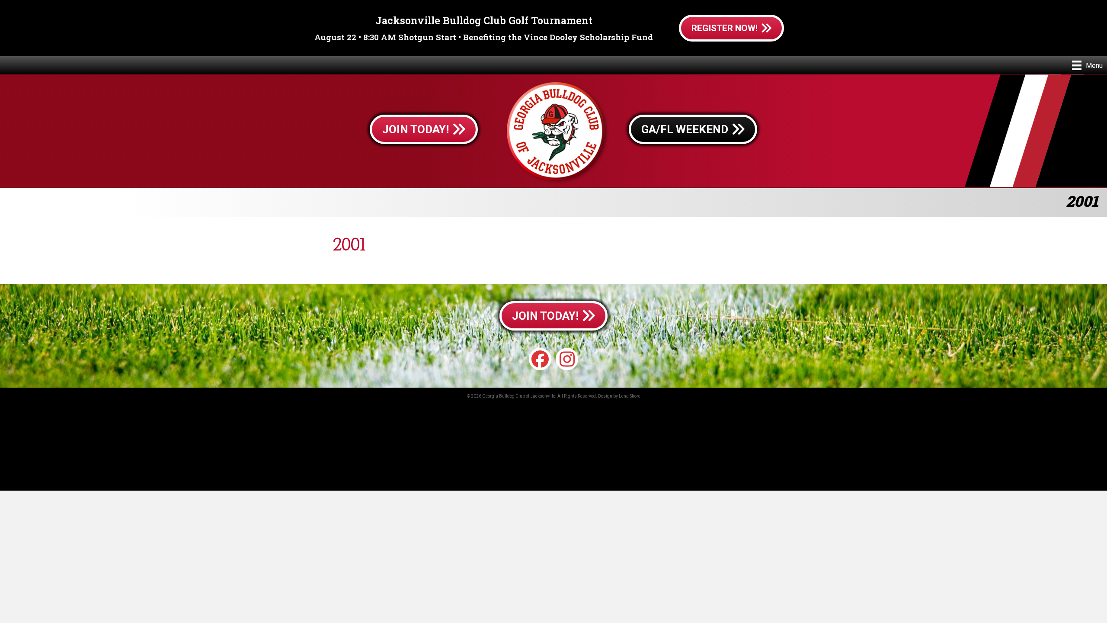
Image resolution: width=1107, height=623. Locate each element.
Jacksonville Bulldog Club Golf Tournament (483, 20)
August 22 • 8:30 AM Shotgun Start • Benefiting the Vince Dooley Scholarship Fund (483, 37)
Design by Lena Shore (619, 396)
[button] (540, 359)
